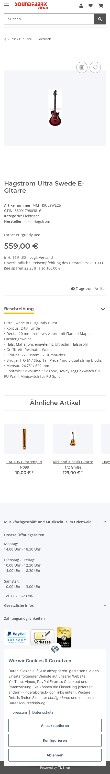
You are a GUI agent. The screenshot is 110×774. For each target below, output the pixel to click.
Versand (46, 257)
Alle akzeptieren (55, 725)
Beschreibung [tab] (19, 308)
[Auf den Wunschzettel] (95, 67)
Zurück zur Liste (20, 39)
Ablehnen (55, 755)
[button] (81, 6)
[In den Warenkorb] (8, 55)
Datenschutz (42, 712)
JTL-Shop (64, 767)
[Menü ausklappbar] (6, 3)
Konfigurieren (55, 740)
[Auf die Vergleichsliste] (81, 67)
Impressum (17, 712)
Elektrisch (31, 216)
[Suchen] (100, 18)
